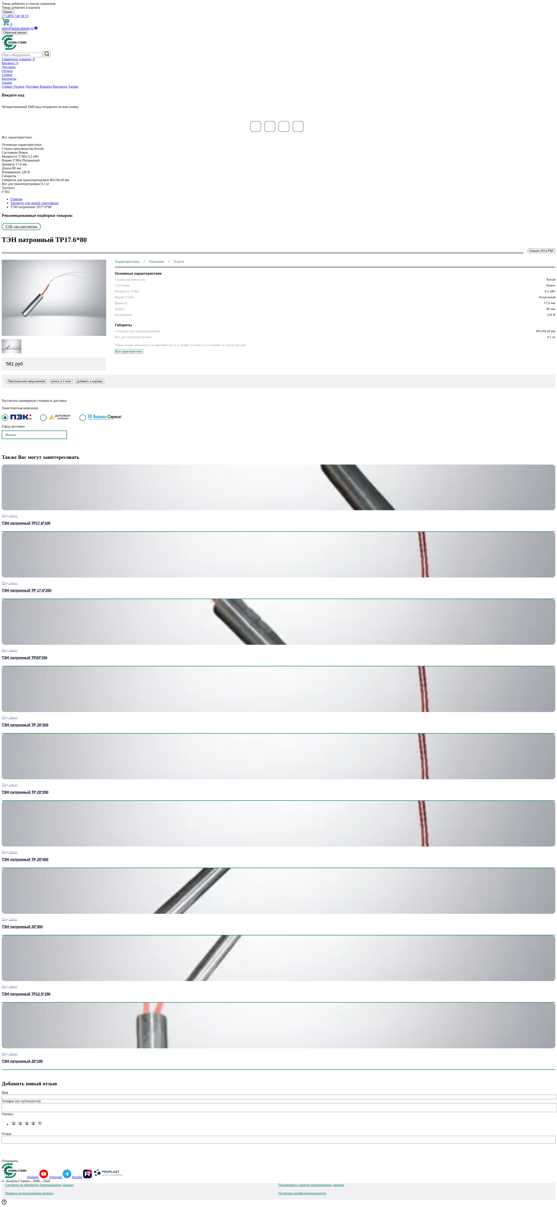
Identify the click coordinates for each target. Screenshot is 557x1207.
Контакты (9, 79)
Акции (7, 82)
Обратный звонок (14, 32)
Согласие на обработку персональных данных (39, 1185)
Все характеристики (128, 351)
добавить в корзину (89, 381)
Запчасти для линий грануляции (34, 203)
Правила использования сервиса (29, 1193)
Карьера (46, 86)
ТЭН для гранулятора (21, 226)
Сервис (7, 75)
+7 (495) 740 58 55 (15, 16)
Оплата (7, 71)
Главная (16, 199)
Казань (8, 11)
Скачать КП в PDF (541, 251)
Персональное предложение (26, 381)
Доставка (8, 67)
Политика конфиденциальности (302, 1193)
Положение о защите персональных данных (311, 1185)
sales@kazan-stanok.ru (18, 28)
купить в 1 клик (61, 381)
